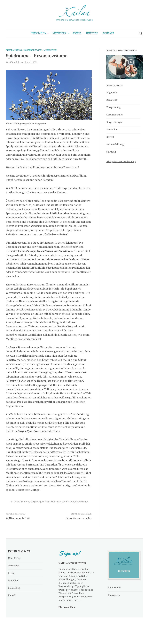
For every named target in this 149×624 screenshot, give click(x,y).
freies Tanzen (21, 501)
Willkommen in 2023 (18, 518)
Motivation (50, 50)
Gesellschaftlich (114, 114)
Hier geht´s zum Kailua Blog (121, 161)
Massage (56, 501)
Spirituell (111, 152)
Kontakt (108, 33)
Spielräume (81, 501)
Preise (77, 33)
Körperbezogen (33, 50)
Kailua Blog (14, 588)
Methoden (59, 33)
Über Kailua (38, 33)
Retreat (110, 137)
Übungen (92, 33)
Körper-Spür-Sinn (39, 501)
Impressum (114, 595)
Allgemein (111, 92)
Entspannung (14, 50)
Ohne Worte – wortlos (79, 518)
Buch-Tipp (111, 100)
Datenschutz (114, 587)
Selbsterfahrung (115, 144)
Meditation (68, 501)
